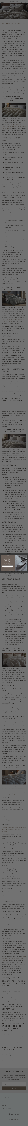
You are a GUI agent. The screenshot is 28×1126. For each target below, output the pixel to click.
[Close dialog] (26, 555)
